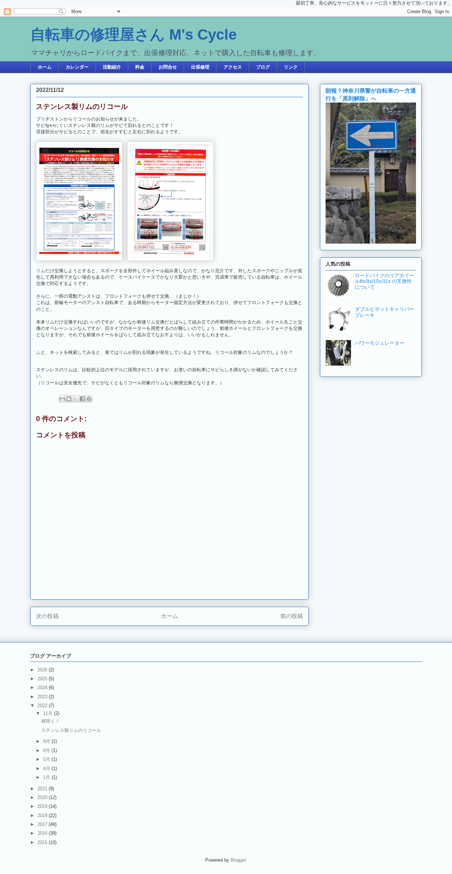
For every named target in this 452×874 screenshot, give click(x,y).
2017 (43, 824)
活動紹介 (112, 67)
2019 (43, 806)
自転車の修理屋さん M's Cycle (133, 34)
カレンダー (77, 67)
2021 (43, 788)
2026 (43, 669)
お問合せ (168, 67)
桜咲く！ (50, 721)
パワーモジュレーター (379, 343)
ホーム (45, 67)
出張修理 (200, 67)
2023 (43, 696)
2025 (43, 678)
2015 (43, 842)
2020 (43, 797)
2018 (43, 815)
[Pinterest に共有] (89, 398)
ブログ (263, 67)
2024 (43, 687)
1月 (47, 777)
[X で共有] (75, 398)
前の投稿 (291, 616)
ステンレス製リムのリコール (71, 730)
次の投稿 (47, 616)
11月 (48, 713)
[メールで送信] (62, 398)
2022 (43, 705)
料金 (139, 67)
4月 (47, 768)
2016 (43, 833)
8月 (47, 750)
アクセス (233, 67)
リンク (291, 67)
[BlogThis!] (68, 398)
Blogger (238, 860)
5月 (47, 759)
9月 (47, 741)
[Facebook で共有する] (82, 398)
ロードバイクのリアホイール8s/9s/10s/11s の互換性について (384, 281)
